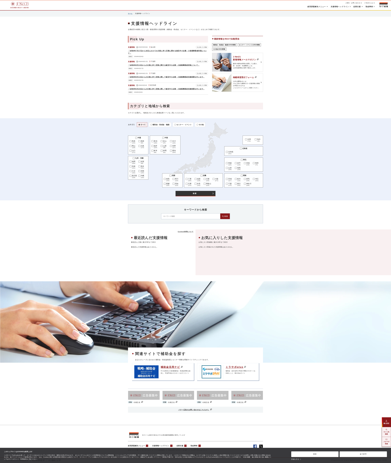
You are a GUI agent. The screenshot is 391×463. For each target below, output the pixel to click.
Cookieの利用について (185, 231)
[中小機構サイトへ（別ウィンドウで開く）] (383, 4)
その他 (201, 124)
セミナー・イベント (184, 124)
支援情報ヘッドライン (160, 446)
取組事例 (194, 446)
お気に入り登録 (202, 47)
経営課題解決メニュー (136, 446)
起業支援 (180, 446)
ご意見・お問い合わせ (352, 3)
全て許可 (363, 454)
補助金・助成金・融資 (161, 124)
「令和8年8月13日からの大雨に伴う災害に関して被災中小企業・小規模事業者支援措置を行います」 (166, 77)
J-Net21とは (368, 3)
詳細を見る (295, 459)
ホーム (130, 13)
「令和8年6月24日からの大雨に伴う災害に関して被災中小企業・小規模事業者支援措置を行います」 (166, 89)
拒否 (315, 454)
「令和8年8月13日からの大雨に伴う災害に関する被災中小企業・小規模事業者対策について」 (164, 65)
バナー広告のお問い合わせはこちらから (193, 410)
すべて (143, 124)
